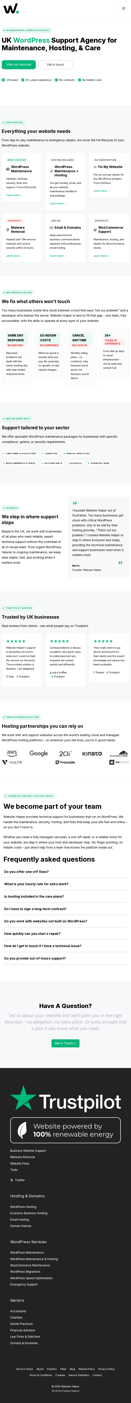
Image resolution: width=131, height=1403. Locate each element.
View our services (18, 64)
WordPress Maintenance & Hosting (34, 1259)
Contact (97, 1375)
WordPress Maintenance (27, 1252)
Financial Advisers (22, 1330)
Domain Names (20, 1226)
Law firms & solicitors (21, 453)
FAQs (63, 1369)
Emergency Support (24, 1284)
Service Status (24, 1369)
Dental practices (78, 453)
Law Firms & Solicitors (25, 1336)
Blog (72, 1369)
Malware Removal (22, 1157)
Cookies (60, 1375)
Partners (52, 1369)
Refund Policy (86, 1369)
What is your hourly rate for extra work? (36, 884)
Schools (76, 463)
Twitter (20, 1180)
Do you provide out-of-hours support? (35, 958)
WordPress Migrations (25, 1271)
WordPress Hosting (23, 1207)
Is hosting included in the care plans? (34, 896)
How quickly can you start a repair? (32, 934)
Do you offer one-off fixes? (26, 872)
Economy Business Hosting (28, 1213)
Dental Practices (21, 1324)
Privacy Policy (106, 1369)
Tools (14, 1170)
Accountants (53, 463)
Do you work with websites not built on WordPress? (45, 921)
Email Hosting (19, 1219)
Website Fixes (19, 1163)
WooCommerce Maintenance (30, 1265)
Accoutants (18, 1311)
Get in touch (55, 64)
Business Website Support (28, 1150)
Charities (51, 453)
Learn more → (14, 195)
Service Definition (79, 1375)
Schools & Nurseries (24, 1343)
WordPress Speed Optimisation (31, 1278)
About (40, 1369)
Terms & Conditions (40, 1375)
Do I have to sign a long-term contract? (35, 909)
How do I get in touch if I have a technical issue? (42, 946)
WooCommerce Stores (20, 463)
